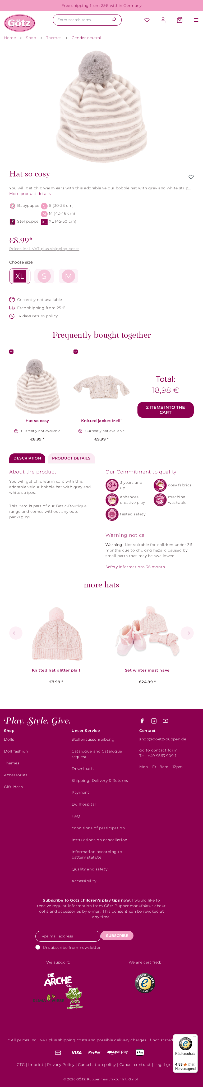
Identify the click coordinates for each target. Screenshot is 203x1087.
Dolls (9, 739)
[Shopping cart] (180, 20)
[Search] (114, 20)
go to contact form (158, 750)
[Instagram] (154, 722)
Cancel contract (135, 1064)
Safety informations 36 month (135, 566)
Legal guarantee (170, 1064)
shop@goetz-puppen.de (162, 739)
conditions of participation (98, 828)
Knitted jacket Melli (101, 421)
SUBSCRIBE (117, 935)
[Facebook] (142, 722)
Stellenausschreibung (93, 739)
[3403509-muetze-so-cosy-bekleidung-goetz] (101, 107)
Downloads (83, 768)
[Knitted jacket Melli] (101, 386)
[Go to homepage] (20, 23)
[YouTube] (165, 722)
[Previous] (15, 633)
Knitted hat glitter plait (56, 670)
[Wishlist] (147, 20)
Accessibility (84, 881)
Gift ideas (13, 786)
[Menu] (193, 20)
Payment (80, 792)
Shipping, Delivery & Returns (100, 780)
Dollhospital (84, 804)
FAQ (76, 816)
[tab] (27, 458)
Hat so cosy (37, 421)
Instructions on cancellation (99, 839)
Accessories (15, 775)
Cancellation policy (97, 1064)
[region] (101, 107)
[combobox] (79, 20)
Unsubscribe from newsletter (72, 947)
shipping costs (72, 1040)
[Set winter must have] (147, 631)
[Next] (187, 633)
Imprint (35, 1064)
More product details (30, 193)
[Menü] (194, 1037)
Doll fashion (16, 751)
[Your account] (163, 20)
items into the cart (165, 410)
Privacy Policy (61, 1064)
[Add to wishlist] (191, 177)
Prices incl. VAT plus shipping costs (44, 248)
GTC (21, 1064)
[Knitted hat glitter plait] (56, 631)
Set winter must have (147, 670)
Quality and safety (89, 869)
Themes (11, 763)
